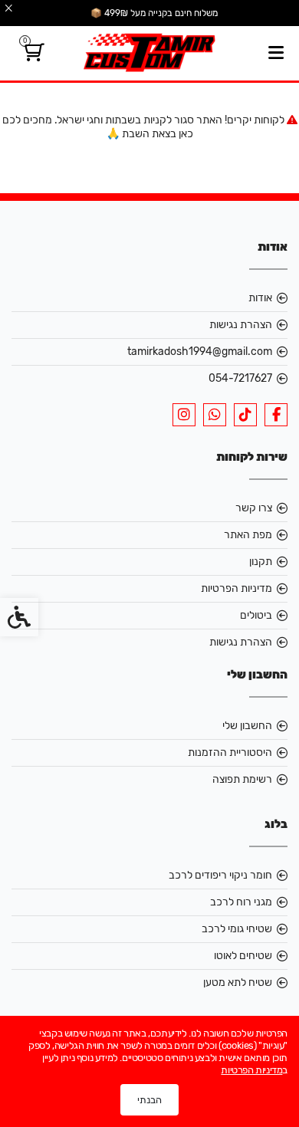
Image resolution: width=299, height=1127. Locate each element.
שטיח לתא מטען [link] (237, 982)
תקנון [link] (260, 561)
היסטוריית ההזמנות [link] (230, 752)
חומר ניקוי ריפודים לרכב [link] (220, 875)
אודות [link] (260, 297)
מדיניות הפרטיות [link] (236, 588)
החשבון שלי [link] (247, 725)
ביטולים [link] (256, 615)
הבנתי (149, 1100)
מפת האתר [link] (248, 534)
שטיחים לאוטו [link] (243, 955)
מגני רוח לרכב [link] (241, 902)
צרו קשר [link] (253, 507)
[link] (31, 55)
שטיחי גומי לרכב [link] (237, 928)
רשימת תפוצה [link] (242, 779)
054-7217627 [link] (240, 378)
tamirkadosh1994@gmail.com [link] (199, 351)
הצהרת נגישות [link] (240, 324)
